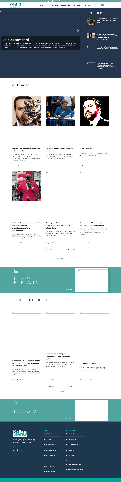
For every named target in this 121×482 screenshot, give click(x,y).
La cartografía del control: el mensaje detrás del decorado (107, 48)
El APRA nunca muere (88, 363)
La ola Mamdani (86, 148)
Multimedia (76, 5)
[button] (102, 5)
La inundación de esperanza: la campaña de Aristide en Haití (107, 20)
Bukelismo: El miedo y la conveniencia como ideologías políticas (58, 356)
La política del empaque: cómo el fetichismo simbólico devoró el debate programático (107, 36)
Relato (87, 5)
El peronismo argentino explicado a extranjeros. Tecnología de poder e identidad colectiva (26, 363)
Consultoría (65, 5)
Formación (54, 5)
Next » (74, 250)
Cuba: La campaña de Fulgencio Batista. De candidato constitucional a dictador (106, 66)
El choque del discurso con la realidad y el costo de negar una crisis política (58, 225)
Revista (42, 5)
